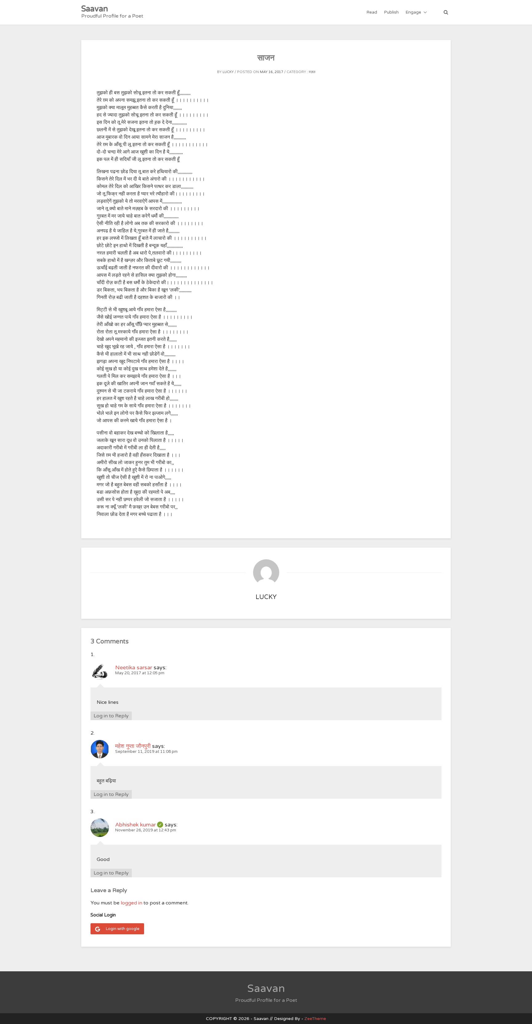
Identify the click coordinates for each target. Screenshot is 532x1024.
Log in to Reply (111, 716)
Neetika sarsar (133, 667)
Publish (391, 12)
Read (371, 12)
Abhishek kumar (139, 824)
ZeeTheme (315, 1018)
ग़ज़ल (312, 72)
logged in (131, 903)
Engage (413, 12)
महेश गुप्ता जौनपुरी (133, 746)
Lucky (228, 72)
